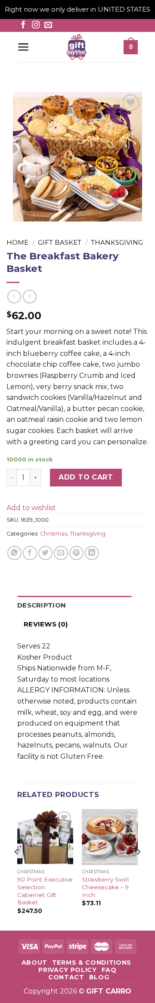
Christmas (53, 533)
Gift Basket (59, 242)
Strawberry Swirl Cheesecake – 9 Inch (105, 887)
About (34, 962)
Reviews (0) (46, 624)
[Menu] (23, 47)
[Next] (138, 869)
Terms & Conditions (91, 962)
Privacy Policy (67, 970)
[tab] (74, 605)
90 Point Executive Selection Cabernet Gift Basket (45, 891)
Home (17, 242)
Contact (66, 977)
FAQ (109, 970)
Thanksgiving (117, 242)
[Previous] (16, 869)
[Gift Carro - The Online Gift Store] (76, 47)
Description (41, 605)
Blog (99, 977)
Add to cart (86, 477)
